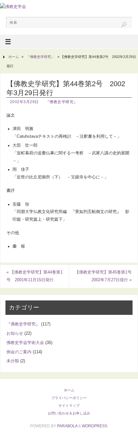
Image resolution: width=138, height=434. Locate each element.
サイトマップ (69, 405)
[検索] (124, 24)
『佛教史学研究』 (40, 57)
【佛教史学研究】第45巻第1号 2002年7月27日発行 (105, 276)
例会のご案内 (18, 352)
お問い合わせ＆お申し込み (69, 413)
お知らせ (14, 333)
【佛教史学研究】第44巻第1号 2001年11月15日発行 (34, 276)
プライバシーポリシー (69, 398)
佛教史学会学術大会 (25, 342)
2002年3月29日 (24, 102)
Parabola (67, 426)
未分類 (12, 361)
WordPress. (95, 426)
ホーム (13, 57)
